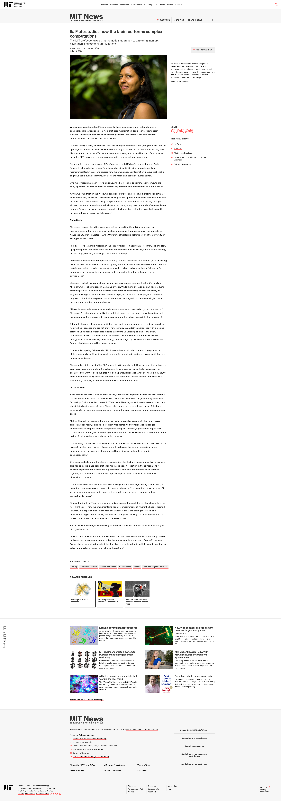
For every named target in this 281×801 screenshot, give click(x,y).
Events (30, 791)
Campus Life (153, 5)
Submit (212, 20)
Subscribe (165, 20)
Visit (20, 791)
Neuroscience (125, 567)
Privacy (21, 794)
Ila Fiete (177, 144)
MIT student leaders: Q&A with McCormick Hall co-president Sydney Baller (191, 654)
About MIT (179, 5)
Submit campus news (194, 746)
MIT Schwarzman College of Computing (91, 756)
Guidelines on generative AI (194, 764)
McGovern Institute (183, 153)
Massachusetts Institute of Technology (33, 786)
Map (24, 791)
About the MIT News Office (82, 765)
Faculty (74, 567)
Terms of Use (143, 765)
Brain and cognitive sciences (155, 567)
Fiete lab (178, 148)
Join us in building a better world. (265, 789)
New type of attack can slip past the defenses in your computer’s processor (194, 630)
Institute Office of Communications (142, 729)
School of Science (182, 164)
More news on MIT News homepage (87, 699)
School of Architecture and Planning (89, 738)
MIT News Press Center (115, 765)
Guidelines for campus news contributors (194, 755)
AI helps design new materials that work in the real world (118, 677)
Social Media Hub (42, 794)
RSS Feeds (142, 770)
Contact (50, 791)
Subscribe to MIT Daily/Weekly (194, 730)
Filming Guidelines (112, 770)
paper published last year (96, 510)
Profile (137, 567)
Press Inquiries (77, 770)
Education (104, 5)
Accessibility (30, 794)
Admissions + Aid (138, 5)
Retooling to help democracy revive (194, 676)
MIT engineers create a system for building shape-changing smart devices (117, 654)
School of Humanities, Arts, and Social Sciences (95, 746)
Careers (43, 791)
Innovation (124, 5)
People (36, 791)
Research (114, 5)
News (162, 5)
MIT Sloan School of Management (88, 749)
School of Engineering (83, 742)
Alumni (170, 5)
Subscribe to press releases (194, 738)
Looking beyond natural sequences (118, 627)
